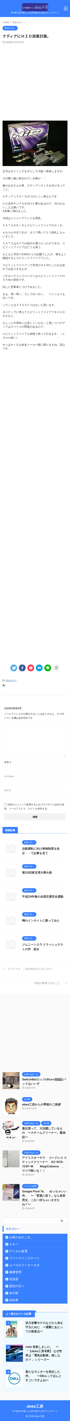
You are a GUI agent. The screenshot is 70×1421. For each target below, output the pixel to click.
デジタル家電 (18, 1251)
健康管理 (15, 1272)
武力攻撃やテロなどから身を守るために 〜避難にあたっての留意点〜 (44, 1327)
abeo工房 (35, 1406)
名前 (7, 762)
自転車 (13, 1300)
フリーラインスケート (24, 1258)
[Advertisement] (35, 80)
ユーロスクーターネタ (24, 1265)
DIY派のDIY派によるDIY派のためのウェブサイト (35, 1411)
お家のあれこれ (20, 1237)
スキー (13, 1244)
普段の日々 (11, 680)
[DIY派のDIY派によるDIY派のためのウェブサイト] (35, 8)
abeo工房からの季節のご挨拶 (41, 1104)
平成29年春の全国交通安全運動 (42, 896)
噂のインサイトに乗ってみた (41, 920)
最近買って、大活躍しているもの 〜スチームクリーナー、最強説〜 (43, 1133)
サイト (7, 790)
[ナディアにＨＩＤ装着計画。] (39, 667)
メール (9, 776)
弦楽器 (13, 1279)
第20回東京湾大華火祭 (37, 872)
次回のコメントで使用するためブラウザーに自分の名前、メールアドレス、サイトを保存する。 (34, 806)
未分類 (13, 1293)
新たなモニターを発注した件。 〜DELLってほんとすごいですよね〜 (43, 1376)
